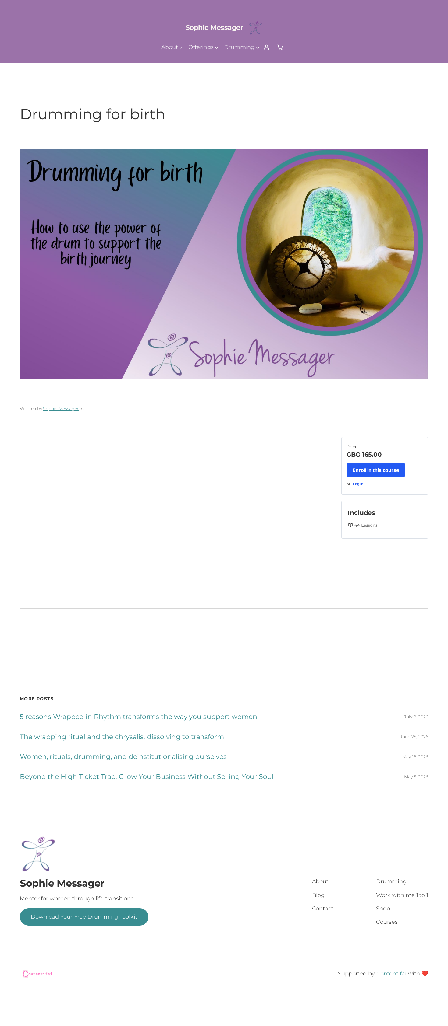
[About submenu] (181, 47)
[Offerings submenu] (216, 47)
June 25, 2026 (414, 736)
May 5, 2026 (416, 777)
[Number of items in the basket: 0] (280, 47)
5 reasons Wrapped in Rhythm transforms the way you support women (138, 717)
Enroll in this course (376, 470)
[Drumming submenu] (257, 47)
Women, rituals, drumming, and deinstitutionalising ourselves (123, 757)
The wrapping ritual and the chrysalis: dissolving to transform (122, 737)
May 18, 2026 (415, 756)
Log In (358, 484)
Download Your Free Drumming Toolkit (84, 916)
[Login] (266, 47)
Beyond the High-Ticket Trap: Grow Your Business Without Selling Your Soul (147, 777)
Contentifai (391, 973)
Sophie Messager (214, 27)
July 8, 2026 (416, 717)
